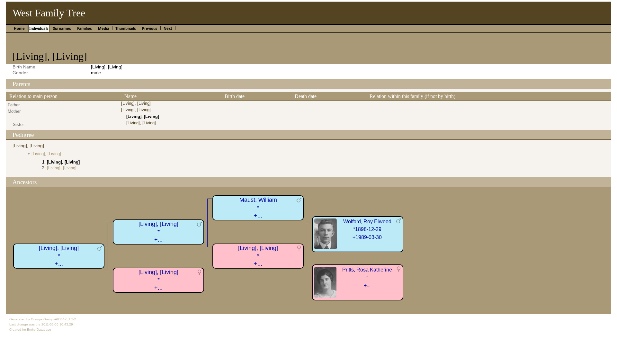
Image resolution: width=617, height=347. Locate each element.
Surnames (62, 28)
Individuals (39, 28)
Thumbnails (125, 28)
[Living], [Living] (136, 103)
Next (168, 28)
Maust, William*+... (258, 208)
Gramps (36, 319)
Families (84, 28)
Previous (149, 28)
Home (19, 28)
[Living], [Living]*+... (59, 256)
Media (103, 28)
